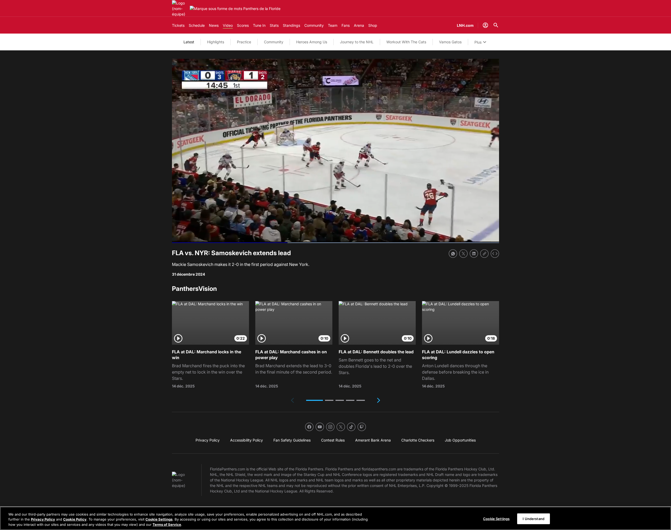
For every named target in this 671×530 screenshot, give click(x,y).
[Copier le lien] (484, 253)
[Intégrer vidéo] (495, 253)
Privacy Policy (43, 519)
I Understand (533, 518)
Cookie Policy (74, 519)
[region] (335, 518)
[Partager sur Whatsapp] (453, 253)
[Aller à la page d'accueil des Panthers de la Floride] (180, 8)
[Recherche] (496, 25)
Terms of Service (167, 524)
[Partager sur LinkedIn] (474, 253)
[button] (314, 400)
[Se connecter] (485, 25)
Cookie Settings (158, 519)
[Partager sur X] (463, 253)
